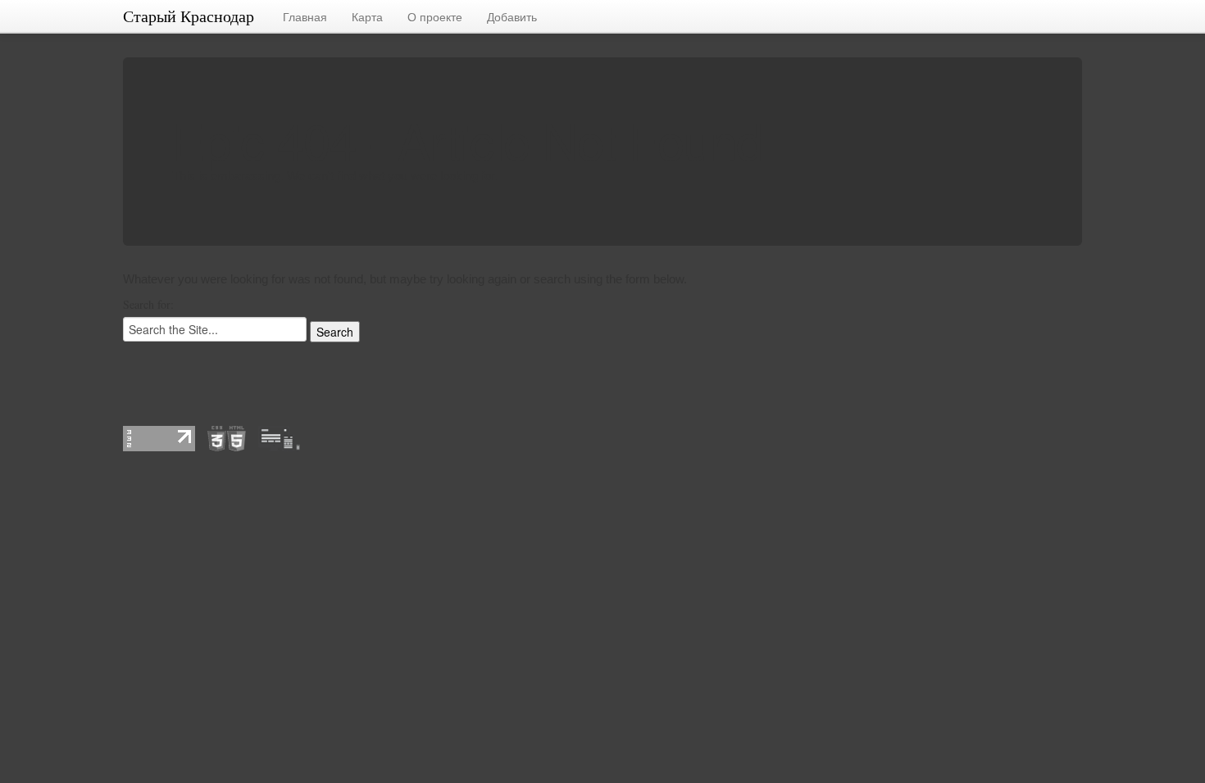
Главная (305, 16)
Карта (367, 16)
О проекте (434, 16)
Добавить (512, 16)
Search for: (148, 304)
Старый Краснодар (188, 16)
